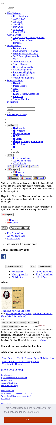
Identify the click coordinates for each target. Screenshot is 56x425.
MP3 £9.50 (7, 322)
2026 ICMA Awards (22, 61)
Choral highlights (21, 75)
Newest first (17, 271)
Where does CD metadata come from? (16, 396)
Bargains (17, 43)
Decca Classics (20, 85)
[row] (28, 314)
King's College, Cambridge (26, 94)
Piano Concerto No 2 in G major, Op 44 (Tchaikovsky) (28, 358)
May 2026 (18, 26)
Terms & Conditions (9, 383)
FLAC (17, 166)
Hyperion (17, 83)
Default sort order (14, 266)
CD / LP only (19, 163)
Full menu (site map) (17, 114)
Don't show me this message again (20, 244)
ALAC (25, 166)
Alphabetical (17, 277)
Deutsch (20, 175)
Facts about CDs (7, 391)
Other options (45, 266)
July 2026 (17, 21)
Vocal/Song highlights (23, 77)
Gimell (16, 91)
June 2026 (18, 24)
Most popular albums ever (25, 53)
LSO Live (18, 96)
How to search (7, 375)
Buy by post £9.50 (10, 326)
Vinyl (15, 59)
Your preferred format (20, 228)
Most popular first (19, 274)
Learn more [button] (33, 412)
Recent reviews (20, 16)
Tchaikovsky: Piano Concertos (15, 311)
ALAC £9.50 (32, 322)
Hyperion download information (14, 377)
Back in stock (19, 48)
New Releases (14, 13)
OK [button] (28, 419)
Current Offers (14, 35)
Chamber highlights (22, 69)
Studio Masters (20, 64)
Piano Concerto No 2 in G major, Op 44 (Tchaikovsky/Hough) (20, 362)
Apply (16, 152)
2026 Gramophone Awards (26, 56)
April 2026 (18, 29)
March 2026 (19, 32)
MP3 (10, 155)
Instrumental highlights (24, 72)
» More (43, 340)
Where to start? (14, 45)
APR (15, 88)
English (14, 178)
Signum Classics (21, 99)
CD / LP (34, 166)
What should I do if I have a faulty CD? (17, 393)
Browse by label (15, 80)
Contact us (5, 399)
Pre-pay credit (6, 380)
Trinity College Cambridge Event (29, 37)
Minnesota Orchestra (42, 313)
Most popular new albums (25, 51)
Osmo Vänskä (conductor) (13, 316)
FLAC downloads (21, 158)
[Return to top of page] (12, 369)
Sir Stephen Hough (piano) (18, 313)
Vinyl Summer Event (23, 40)
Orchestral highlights (23, 67)
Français (20, 172)
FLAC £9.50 (19, 322)
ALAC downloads (22, 160)
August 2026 (19, 18)
